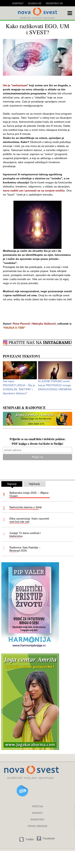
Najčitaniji (34, 484)
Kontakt (17, 3)
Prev (5, 374)
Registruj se (54, 3)
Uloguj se (34, 3)
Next (69, 374)
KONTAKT (37, 813)
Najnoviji (12, 484)
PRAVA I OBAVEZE (37, 826)
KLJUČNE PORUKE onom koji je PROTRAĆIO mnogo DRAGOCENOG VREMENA (55, 385)
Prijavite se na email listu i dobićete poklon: (37, 439)
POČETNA (37, 806)
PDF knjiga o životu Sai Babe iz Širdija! (37, 444)
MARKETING (37, 819)
